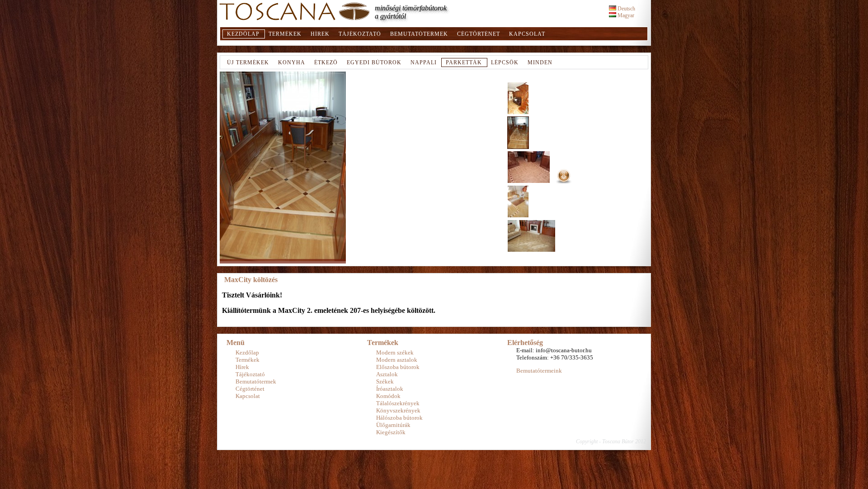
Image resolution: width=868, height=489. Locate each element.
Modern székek (395, 352)
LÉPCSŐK (505, 62)
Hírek (320, 34)
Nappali (423, 62)
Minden (540, 62)
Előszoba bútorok (398, 367)
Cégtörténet (478, 34)
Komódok (388, 396)
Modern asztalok (396, 359)
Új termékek (248, 62)
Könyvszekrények (398, 410)
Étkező (326, 62)
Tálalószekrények (398, 403)
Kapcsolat (527, 34)
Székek (385, 381)
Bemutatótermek (419, 34)
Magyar (625, 15)
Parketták (464, 62)
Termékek (285, 34)
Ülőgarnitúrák (393, 425)
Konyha (291, 62)
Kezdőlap (243, 34)
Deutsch (625, 8)
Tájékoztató (360, 34)
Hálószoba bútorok (399, 417)
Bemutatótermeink (539, 370)
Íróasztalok (389, 388)
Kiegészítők (391, 432)
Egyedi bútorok (374, 62)
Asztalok (387, 374)
